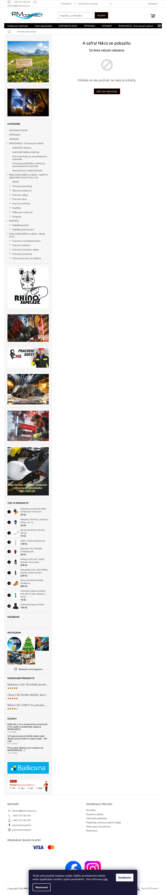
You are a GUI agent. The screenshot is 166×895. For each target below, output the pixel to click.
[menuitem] (17, 25)
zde (105, 879)
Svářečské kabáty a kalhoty (25, 151)
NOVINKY (14, 138)
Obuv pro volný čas (21, 190)
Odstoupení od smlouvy (98, 826)
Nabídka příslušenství (23, 229)
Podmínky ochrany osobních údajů (103, 822)
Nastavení (41, 887)
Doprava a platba (88, 3)
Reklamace (91, 830)
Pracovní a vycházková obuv (26, 240)
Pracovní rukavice (21, 203)
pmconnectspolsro (21, 825)
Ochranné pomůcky (22, 186)
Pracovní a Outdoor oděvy (25, 249)
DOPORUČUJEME (18, 130)
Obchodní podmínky (96, 818)
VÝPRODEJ (15, 134)
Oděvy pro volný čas (22, 212)
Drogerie (16, 216)
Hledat (101, 15)
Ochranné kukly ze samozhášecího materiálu (29, 157)
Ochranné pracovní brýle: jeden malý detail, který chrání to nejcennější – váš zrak (27, 738)
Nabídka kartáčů (20, 225)
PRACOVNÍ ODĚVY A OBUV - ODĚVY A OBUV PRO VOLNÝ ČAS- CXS (28, 176)
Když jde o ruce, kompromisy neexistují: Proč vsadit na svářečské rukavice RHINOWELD (27, 726)
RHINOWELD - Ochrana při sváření (26, 143)
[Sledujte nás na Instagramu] (93, 868)
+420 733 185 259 (21, 815)
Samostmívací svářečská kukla (27, 170)
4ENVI (15, 181)
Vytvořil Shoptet (150, 888)
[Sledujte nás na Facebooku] (73, 868)
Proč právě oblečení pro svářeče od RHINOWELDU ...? (25, 749)
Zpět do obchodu (107, 91)
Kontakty (66, 3)
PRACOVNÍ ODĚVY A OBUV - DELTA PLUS (27, 235)
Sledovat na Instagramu (30, 669)
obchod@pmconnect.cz (24, 810)
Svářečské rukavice (21, 147)
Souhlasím (124, 877)
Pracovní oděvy (20, 194)
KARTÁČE (14, 220)
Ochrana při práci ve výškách (26, 258)
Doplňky (16, 207)
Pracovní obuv (19, 199)
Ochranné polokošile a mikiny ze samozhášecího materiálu (28, 164)
